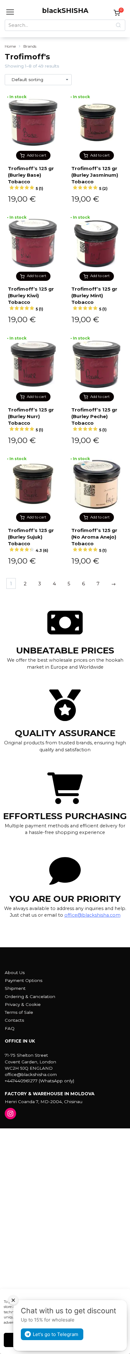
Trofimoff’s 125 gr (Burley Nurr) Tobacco (31, 419)
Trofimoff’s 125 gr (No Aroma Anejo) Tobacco (94, 540)
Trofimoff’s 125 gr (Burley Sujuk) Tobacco (31, 540)
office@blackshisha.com (92, 915)
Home (10, 46)
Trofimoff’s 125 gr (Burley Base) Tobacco (31, 178)
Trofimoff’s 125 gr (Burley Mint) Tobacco (94, 298)
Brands (29, 46)
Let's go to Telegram (55, 1334)
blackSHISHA (65, 11)
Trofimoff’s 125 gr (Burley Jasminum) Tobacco (94, 178)
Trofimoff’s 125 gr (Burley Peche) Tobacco (94, 419)
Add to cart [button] (36, 155)
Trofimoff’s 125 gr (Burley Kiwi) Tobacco (31, 298)
